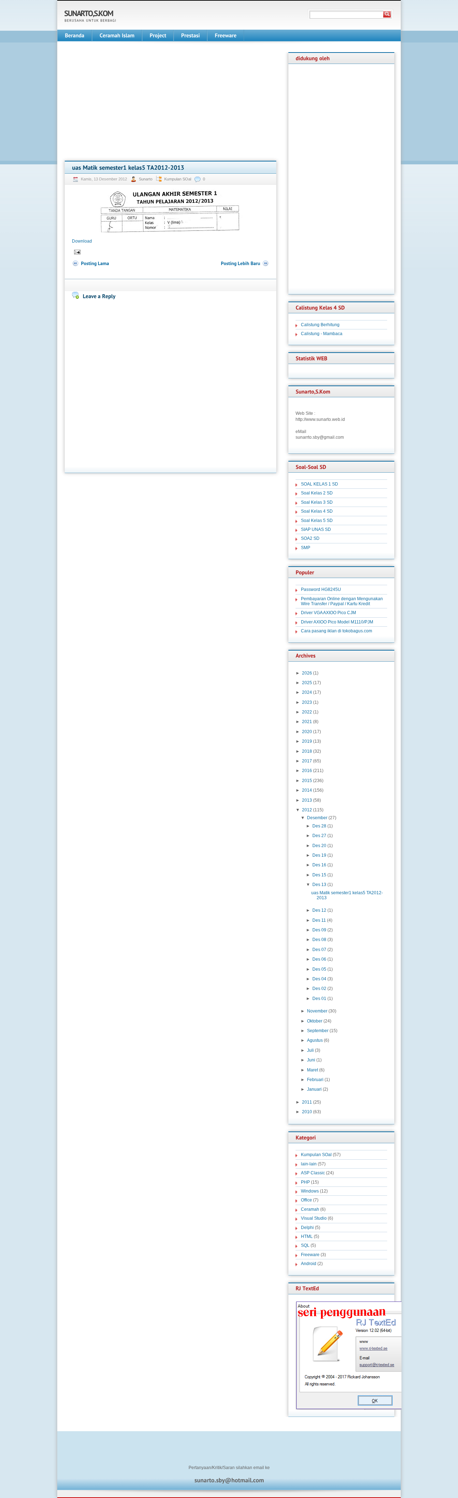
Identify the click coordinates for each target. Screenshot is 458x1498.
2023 (307, 702)
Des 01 (319, 998)
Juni (311, 1059)
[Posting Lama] (90, 263)
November (317, 1011)
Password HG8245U (321, 589)
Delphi (307, 1227)
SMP (305, 547)
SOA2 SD (310, 538)
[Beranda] (74, 35)
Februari (315, 1079)
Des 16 (319, 864)
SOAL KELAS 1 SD (319, 484)
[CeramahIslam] (117, 35)
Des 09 (319, 929)
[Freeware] (225, 35)
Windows (310, 1191)
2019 (307, 741)
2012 (307, 809)
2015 (307, 780)
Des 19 (319, 855)
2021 (307, 721)
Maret (312, 1070)
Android (308, 1263)
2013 (307, 800)
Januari (314, 1089)
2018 (307, 751)
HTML (307, 1236)
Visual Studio (314, 1218)
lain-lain (309, 1163)
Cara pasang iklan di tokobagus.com (336, 630)
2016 (307, 770)
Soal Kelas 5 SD (317, 520)
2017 (307, 760)
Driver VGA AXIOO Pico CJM (328, 612)
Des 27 (319, 835)
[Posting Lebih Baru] (245, 263)
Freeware (310, 1254)
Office (306, 1200)
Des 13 (319, 884)
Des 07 (319, 949)
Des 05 (319, 969)
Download (82, 241)
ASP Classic (313, 1172)
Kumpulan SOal (177, 179)
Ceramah (310, 1209)
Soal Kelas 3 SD (317, 502)
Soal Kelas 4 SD (317, 511)
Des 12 (319, 910)
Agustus (315, 1040)
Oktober (314, 1021)
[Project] (158, 35)
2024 (307, 692)
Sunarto (146, 179)
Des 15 (319, 874)
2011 (307, 1102)
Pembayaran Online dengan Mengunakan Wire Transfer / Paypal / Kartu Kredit (342, 601)
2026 (307, 673)
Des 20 (319, 845)
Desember (317, 817)
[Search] (387, 14)
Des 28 (319, 825)
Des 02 (319, 988)
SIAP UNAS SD (316, 529)
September (317, 1030)
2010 (307, 1111)
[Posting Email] (77, 251)
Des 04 (319, 978)
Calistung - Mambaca (321, 333)
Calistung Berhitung (320, 324)
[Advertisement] (124, 102)
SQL (305, 1245)
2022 (307, 712)
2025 (307, 682)
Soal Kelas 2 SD (317, 493)
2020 (307, 731)
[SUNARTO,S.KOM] (88, 13)
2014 (307, 790)
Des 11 (319, 920)
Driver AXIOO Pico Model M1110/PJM (337, 621)
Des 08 (319, 939)
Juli (310, 1050)
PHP (305, 1182)
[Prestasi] (190, 35)
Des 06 (319, 959)
